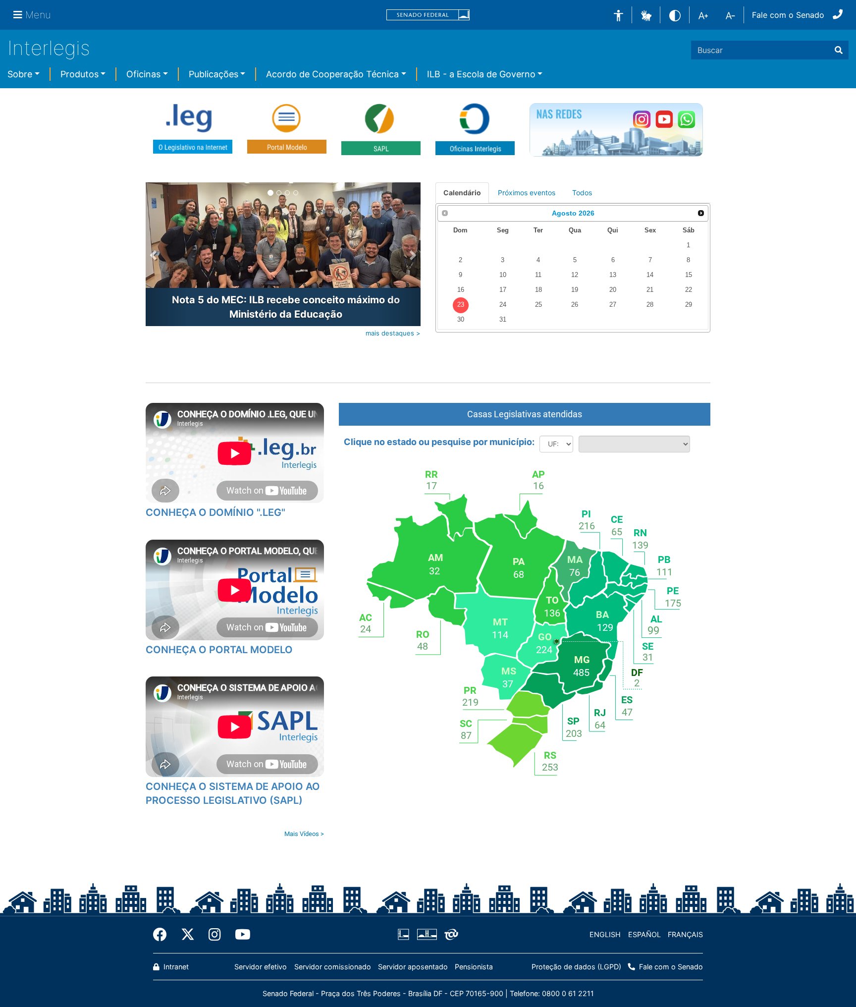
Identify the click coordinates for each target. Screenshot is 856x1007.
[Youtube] (239, 934)
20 (612, 289)
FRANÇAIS (685, 934)
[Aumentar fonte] (703, 15)
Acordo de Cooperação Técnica (332, 74)
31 (502, 319)
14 (649, 275)
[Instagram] (215, 934)
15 (688, 275)
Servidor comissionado (332, 966)
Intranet (175, 966)
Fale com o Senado (788, 15)
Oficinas (143, 74)
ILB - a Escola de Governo (481, 74)
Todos (582, 192)
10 (502, 275)
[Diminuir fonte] (730, 15)
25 (538, 304)
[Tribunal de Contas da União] (449, 935)
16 (460, 289)
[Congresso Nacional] (426, 935)
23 (460, 304)
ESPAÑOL (644, 934)
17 (502, 289)
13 (612, 275)
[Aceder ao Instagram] (642, 119)
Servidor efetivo (260, 966)
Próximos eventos (526, 192)
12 (574, 275)
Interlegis (48, 48)
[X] (188, 934)
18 (538, 289)
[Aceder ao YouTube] (664, 119)
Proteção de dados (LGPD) (576, 966)
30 (460, 319)
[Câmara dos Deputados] (405, 935)
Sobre (19, 74)
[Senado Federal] (428, 15)
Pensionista (474, 966)
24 (502, 304)
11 (538, 275)
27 (612, 304)
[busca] (839, 50)
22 (688, 289)
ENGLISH (605, 934)
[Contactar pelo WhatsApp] (686, 119)
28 (649, 304)
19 (574, 289)
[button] (646, 14)
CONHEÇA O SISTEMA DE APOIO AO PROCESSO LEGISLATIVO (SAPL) (233, 794)
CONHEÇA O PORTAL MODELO (219, 650)
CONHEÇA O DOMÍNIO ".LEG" (215, 512)
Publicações (213, 74)
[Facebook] (163, 934)
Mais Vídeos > (304, 834)
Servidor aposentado (413, 966)
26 (574, 304)
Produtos (79, 74)
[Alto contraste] (675, 14)
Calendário (462, 192)
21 (649, 289)
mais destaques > (393, 333)
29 (688, 304)
